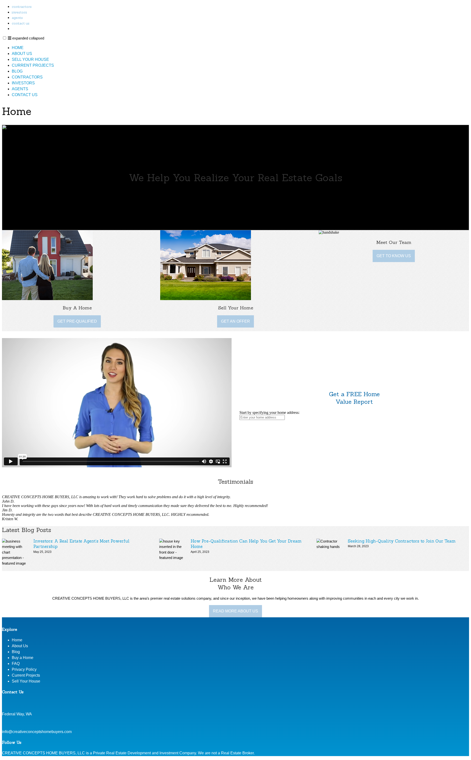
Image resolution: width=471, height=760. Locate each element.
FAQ (16, 663)
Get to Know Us (394, 256)
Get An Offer (235, 321)
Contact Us (20, 23)
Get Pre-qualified (77, 321)
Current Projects (33, 65)
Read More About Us (235, 611)
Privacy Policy (24, 669)
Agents (17, 17)
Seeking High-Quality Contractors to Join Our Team (402, 541)
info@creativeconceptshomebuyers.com (37, 732)
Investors (19, 12)
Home (18, 48)
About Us (22, 53)
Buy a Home (22, 658)
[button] (4, 37)
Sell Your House (30, 59)
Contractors (22, 6)
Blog (17, 71)
